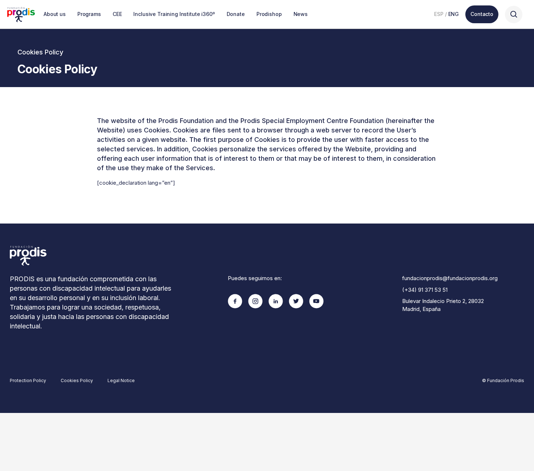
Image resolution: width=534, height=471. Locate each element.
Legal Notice (121, 380)
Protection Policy (28, 380)
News (301, 14)
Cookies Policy (77, 380)
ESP (439, 14)
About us (55, 14)
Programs (89, 14)
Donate (236, 14)
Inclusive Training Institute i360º (174, 14)
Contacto (481, 14)
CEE (117, 14)
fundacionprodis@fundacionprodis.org (450, 278)
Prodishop (269, 14)
